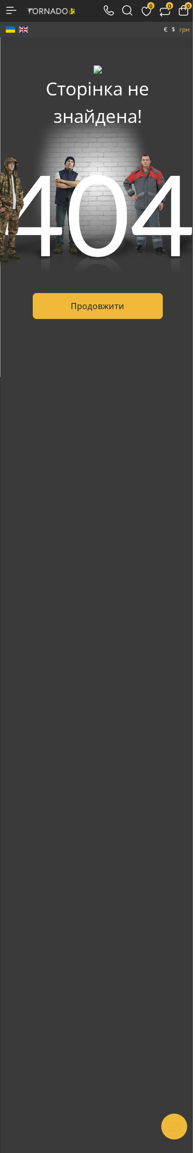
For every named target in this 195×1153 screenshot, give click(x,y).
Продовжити (97, 306)
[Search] (127, 10)
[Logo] (50, 10)
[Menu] (11, 10)
